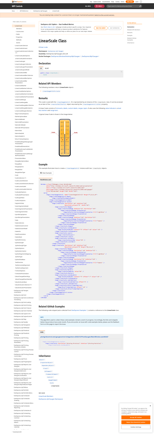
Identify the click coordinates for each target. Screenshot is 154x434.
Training (117, 1)
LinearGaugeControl (63, 102)
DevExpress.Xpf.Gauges (40, 11)
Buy (91, 1)
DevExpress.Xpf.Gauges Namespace (51, 399)
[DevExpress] (17, 1)
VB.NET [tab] (47, 68)
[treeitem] (18, 26)
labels (65, 108)
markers (44, 110)
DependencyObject (47, 365)
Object (41, 359)
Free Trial (130, 1)
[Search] (140, 6)
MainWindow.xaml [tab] (45, 180)
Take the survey (101, 28)
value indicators (110, 108)
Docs (13, 11)
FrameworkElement (51, 374)
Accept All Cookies (136, 417)
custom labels (72, 108)
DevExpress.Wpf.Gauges (90, 56)
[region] (136, 418)
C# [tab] (41, 68)
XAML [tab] (41, 332)
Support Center (97, 1)
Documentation (106, 1)
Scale (45, 74)
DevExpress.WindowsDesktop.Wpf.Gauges (65, 56)
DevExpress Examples (78, 310)
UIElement (48, 371)
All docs (88, 6)
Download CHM (17, 432)
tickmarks (59, 108)
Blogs (112, 1)
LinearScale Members (46, 396)
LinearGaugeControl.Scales (92, 104)
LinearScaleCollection (58, 104)
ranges (80, 108)
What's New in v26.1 (49, 27)
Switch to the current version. (104, 15)
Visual (45, 368)
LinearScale (55, 11)
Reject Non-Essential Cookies (136, 422)
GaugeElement (53, 380)
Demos (122, 1)
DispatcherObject (46, 362)
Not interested (115, 28)
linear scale (44, 47)
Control (49, 377)
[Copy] (121, 72)
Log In (136, 1)
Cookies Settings (136, 427)
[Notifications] (141, 1)
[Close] (150, 406)
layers (86, 108)
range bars (54, 110)
